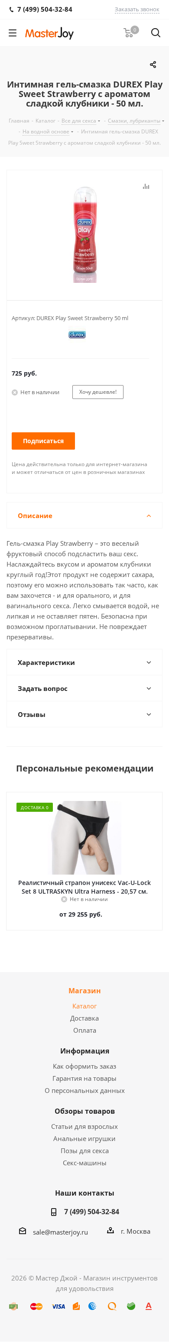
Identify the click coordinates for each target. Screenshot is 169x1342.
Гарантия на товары (84, 1078)
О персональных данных (85, 1090)
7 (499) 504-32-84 (91, 1211)
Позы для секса (85, 1150)
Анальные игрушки (84, 1138)
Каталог (84, 1006)
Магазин (84, 990)
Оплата (84, 1030)
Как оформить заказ (84, 1066)
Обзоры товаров (85, 1111)
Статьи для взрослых (84, 1126)
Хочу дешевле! (98, 391)
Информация (84, 1051)
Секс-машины (85, 1162)
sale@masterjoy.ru (60, 1232)
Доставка (84, 1018)
